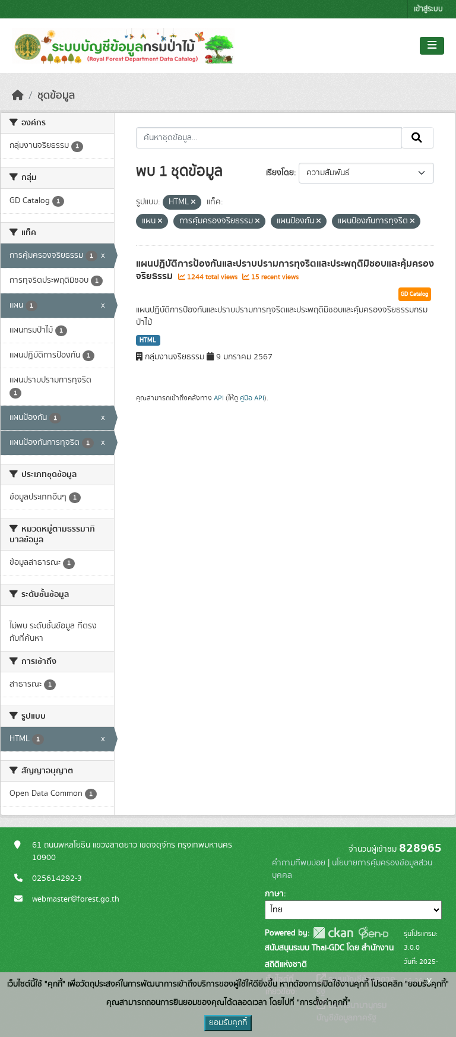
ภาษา (274, 894)
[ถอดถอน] (193, 202)
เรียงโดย (280, 173)
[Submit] (417, 137)
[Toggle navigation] (432, 46)
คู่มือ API (252, 398)
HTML (148, 340)
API (219, 398)
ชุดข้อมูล (56, 95)
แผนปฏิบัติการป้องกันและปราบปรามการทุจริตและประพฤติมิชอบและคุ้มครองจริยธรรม (285, 270)
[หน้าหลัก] (18, 95)
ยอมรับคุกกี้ (228, 1023)
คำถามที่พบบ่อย (298, 863)
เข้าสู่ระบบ (428, 9)
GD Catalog (415, 294)
